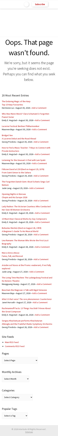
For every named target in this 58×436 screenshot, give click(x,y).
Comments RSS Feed (14, 346)
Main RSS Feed (12, 342)
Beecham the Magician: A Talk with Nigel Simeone (24, 290)
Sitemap (29, 432)
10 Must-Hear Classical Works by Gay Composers (24, 218)
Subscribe (40, 4)
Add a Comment (39, 107)
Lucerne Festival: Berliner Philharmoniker (20, 126)
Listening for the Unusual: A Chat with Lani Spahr (24, 160)
